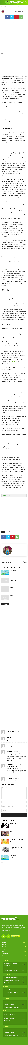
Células (13, 531)
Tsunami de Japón (6, 562)
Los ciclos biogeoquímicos (15, 571)
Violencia (13, 823)
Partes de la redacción (9, 1004)
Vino (11, 831)
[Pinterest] (16, 17)
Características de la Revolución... (11, 992)
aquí (9, 930)
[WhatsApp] (21, 17)
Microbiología (20, 531)
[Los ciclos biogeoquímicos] (5, 572)
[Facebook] (7, 17)
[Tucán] (5, 589)
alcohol (3, 269)
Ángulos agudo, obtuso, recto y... (11, 970)
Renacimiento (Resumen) (10, 995)
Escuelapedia (10, 11)
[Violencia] (5, 825)
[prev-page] (2, 862)
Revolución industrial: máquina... (11, 1023)
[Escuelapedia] (3, 11)
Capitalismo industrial (9, 1032)
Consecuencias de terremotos (11, 1035)
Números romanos (8, 968)
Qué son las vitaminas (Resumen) (16, 840)
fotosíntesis (14, 361)
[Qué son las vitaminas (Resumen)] (5, 841)
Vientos (25, 562)
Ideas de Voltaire (8, 982)
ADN (17, 334)
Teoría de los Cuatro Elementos (11, 977)
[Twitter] (12, 17)
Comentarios (7, 495)
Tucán (12, 587)
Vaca (11, 595)
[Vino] (5, 833)
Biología (8, 531)
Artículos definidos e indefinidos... (11, 1007)
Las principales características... (11, 990)
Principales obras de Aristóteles (11, 980)
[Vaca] (5, 597)
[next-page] (5, 862)
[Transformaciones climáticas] (5, 580)
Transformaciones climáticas (15, 579)
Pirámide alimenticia (8, 1030)
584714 (9, 737)
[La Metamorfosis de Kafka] (5, 849)
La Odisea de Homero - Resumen (11, 1002)
